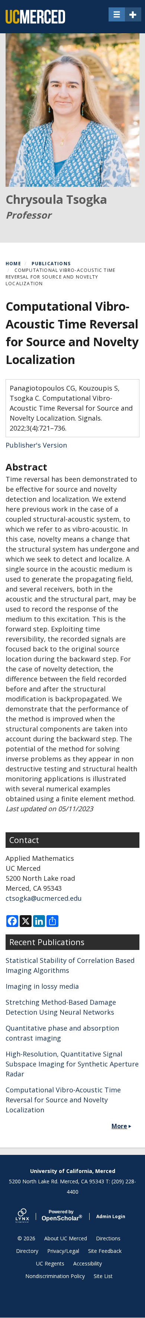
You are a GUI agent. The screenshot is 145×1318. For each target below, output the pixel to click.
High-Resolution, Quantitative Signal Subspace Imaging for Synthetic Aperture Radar (72, 1063)
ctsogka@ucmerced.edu (44, 898)
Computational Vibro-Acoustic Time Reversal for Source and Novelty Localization (63, 1099)
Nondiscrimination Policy (55, 1276)
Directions (108, 1238)
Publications (51, 263)
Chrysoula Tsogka (56, 199)
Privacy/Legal (63, 1250)
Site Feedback (105, 1250)
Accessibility (87, 1263)
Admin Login (110, 1216)
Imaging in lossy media (42, 986)
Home (13, 263)
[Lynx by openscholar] (29, 1216)
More (119, 1126)
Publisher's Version (36, 445)
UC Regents (50, 1263)
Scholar (61, 1215)
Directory (27, 1250)
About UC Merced (65, 1238)
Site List (103, 1276)
